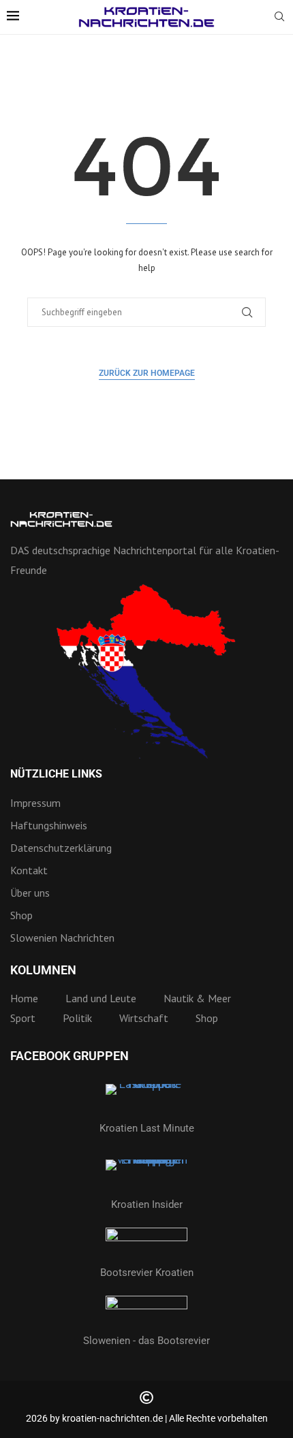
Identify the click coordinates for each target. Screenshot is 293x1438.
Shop (21, 915)
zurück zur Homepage (147, 373)
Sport (22, 1018)
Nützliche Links (56, 774)
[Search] (279, 18)
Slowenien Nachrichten (62, 937)
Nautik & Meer (197, 998)
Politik (77, 1018)
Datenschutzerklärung (61, 847)
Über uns (30, 892)
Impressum (35, 802)
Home (24, 998)
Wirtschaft (143, 1018)
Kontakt (29, 870)
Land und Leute (100, 998)
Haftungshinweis (48, 825)
